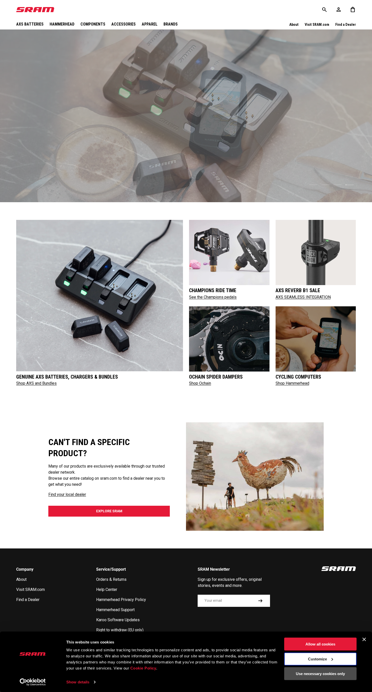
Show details (77, 682)
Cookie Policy (143, 668)
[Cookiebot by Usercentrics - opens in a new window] (33, 682)
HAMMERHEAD (62, 24)
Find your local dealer (67, 494)
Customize (317, 659)
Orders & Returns (111, 579)
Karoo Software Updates (118, 619)
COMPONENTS (92, 24)
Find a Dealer (345, 24)
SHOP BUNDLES (336, 172)
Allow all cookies (320, 644)
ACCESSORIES (123, 24)
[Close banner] (364, 639)
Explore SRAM (109, 511)
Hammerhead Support (115, 609)
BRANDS (170, 24)
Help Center (106, 589)
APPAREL (149, 24)
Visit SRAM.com (317, 24)
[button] (352, 9)
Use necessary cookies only (320, 674)
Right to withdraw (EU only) (119, 630)
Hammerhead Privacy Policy (121, 599)
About (294, 24)
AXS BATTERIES (30, 24)
